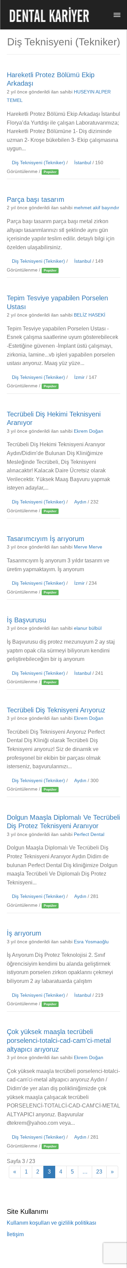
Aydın (80, 501)
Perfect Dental (89, 834)
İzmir (79, 377)
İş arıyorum (24, 933)
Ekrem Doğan (88, 431)
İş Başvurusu (26, 620)
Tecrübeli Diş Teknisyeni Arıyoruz (56, 709)
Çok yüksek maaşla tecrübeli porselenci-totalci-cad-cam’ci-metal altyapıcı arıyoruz (59, 1040)
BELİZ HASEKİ (89, 315)
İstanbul (82, 162)
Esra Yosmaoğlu (91, 941)
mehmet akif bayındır (96, 207)
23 (99, 1172)
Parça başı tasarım (35, 199)
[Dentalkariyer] (49, 15)
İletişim (15, 1234)
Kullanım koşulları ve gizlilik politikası (51, 1223)
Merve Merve (88, 547)
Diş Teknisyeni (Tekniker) (38, 162)
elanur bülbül (88, 628)
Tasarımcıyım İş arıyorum (45, 538)
